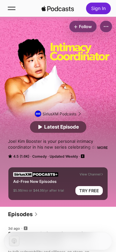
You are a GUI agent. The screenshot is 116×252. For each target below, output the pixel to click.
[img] (58, 8)
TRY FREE (89, 190)
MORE (102, 147)
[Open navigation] (12, 8)
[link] (23, 214)
